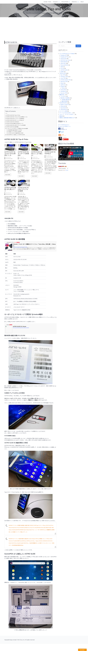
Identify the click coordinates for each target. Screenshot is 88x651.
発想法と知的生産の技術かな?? (67, 117)
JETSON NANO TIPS (66, 80)
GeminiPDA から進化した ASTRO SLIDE (16, 134)
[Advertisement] (44, 28)
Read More (7, 174)
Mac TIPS (63, 75)
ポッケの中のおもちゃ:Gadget (66, 53)
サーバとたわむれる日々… (65, 113)
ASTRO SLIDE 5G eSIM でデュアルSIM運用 (16, 125)
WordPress (63, 91)
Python (63, 88)
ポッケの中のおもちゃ (63, 125)
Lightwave (63, 85)
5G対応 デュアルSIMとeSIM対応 (14, 131)
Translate (66, 170)
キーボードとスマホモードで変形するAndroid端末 (17, 128)
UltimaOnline (64, 109)
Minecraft (63, 106)
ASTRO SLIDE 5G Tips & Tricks (13, 115)
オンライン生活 (63, 111)
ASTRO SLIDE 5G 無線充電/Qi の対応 (15, 133)
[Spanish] (65, 166)
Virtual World (64, 2)
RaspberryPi (64, 55)
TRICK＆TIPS (62, 73)
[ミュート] (79, 159)
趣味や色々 (62, 94)
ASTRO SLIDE (64, 70)
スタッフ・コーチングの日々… (66, 114)
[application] (71, 153)
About (82, 2)
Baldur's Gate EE (65, 104)
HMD (62, 67)
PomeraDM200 (64, 65)
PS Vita (62, 68)
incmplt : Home (47, 2)
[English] (61, 166)
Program (63, 86)
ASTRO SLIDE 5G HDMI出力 (12, 122)
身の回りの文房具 (65, 98)
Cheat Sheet (64, 90)
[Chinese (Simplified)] (59, 166)
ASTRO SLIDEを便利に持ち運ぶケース (14, 123)
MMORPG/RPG (63, 103)
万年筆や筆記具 (65, 99)
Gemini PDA (64, 58)
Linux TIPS (63, 78)
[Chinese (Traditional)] (60, 166)
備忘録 (61, 116)
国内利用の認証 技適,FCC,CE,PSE (15, 130)
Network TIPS (64, 81)
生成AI (62, 71)
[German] (63, 166)
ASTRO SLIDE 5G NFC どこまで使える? (15, 120)
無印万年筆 (64, 101)
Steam (62, 83)
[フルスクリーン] (81, 159)
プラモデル (63, 96)
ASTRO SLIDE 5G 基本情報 (12, 127)
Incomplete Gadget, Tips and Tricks (44, 8)
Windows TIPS (64, 76)
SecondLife (63, 108)
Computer (55, 2)
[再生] (60, 159)
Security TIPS (64, 93)
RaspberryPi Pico (65, 57)
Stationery (74, 2)
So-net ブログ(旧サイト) (64, 126)
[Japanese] (64, 166)
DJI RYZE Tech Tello (65, 60)
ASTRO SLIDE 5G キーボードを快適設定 (15, 118)
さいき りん (8, 157)
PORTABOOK (64, 62)
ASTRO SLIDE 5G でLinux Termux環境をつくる (16, 117)
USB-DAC (63, 63)
